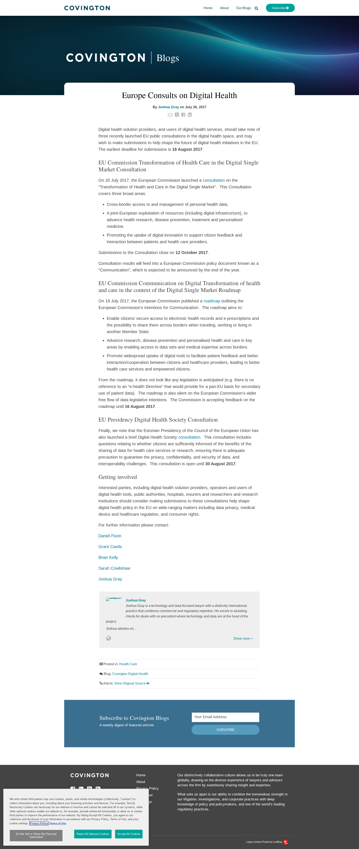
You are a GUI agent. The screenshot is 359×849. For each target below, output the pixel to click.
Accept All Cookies (128, 834)
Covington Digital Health (130, 674)
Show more (242, 638)
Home (208, 8)
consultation (214, 180)
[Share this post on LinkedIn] (190, 114)
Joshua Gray (168, 107)
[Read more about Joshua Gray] (108, 638)
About (224, 8)
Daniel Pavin (109, 536)
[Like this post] (183, 114)
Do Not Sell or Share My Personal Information (36, 835)
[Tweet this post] (177, 114)
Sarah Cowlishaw (114, 568)
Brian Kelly (108, 557)
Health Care (128, 664)
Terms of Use (57, 823)
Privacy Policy (147, 788)
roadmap (212, 301)
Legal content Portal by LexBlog (264, 841)
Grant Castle (110, 546)
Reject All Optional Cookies (92, 834)
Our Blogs (243, 8)
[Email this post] (170, 114)
